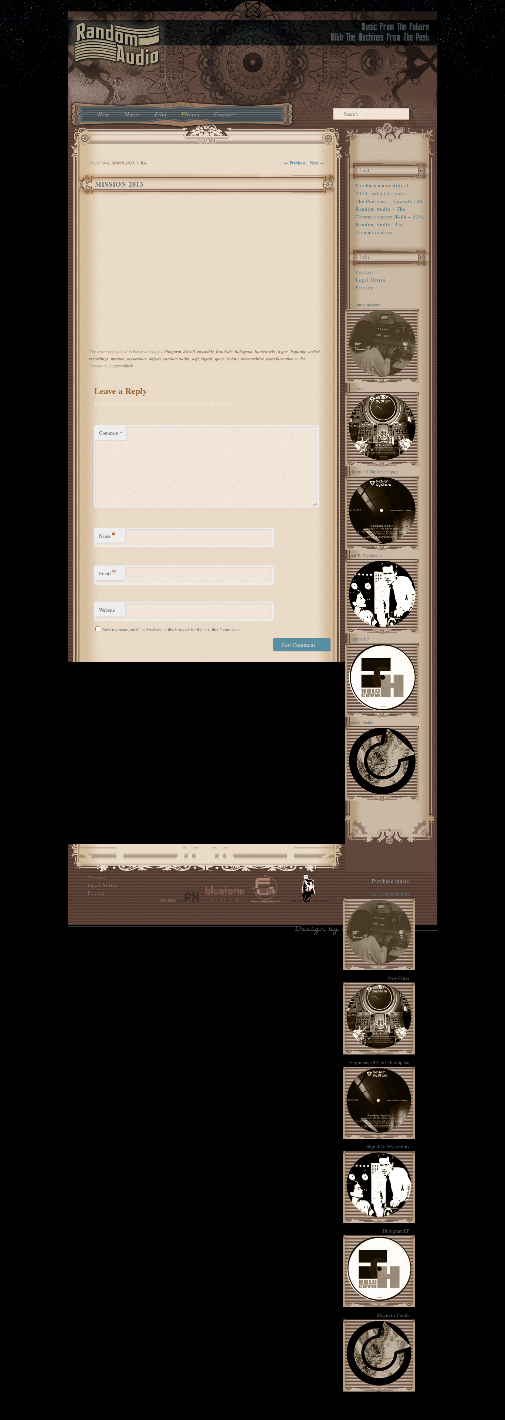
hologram (244, 352)
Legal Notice (371, 279)
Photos (190, 114)
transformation (280, 359)
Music (132, 114)
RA (303, 359)
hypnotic (298, 352)
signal (206, 359)
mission (118, 359)
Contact (224, 114)
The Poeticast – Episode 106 (389, 201)
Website (107, 610)
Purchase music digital (382, 185)
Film (161, 114)
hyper (283, 352)
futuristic (224, 352)
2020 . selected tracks (381, 193)
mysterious (137, 359)
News (138, 352)
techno (233, 359)
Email (107, 572)
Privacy (364, 287)
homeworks (265, 352)
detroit (189, 352)
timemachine (252, 359)
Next (317, 163)
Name (107, 535)
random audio (176, 359)
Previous (295, 163)
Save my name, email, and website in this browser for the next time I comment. (171, 629)
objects (155, 359)
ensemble (205, 352)
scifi (195, 359)
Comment (110, 432)
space (219, 359)
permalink (124, 366)
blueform (173, 352)
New (104, 114)
